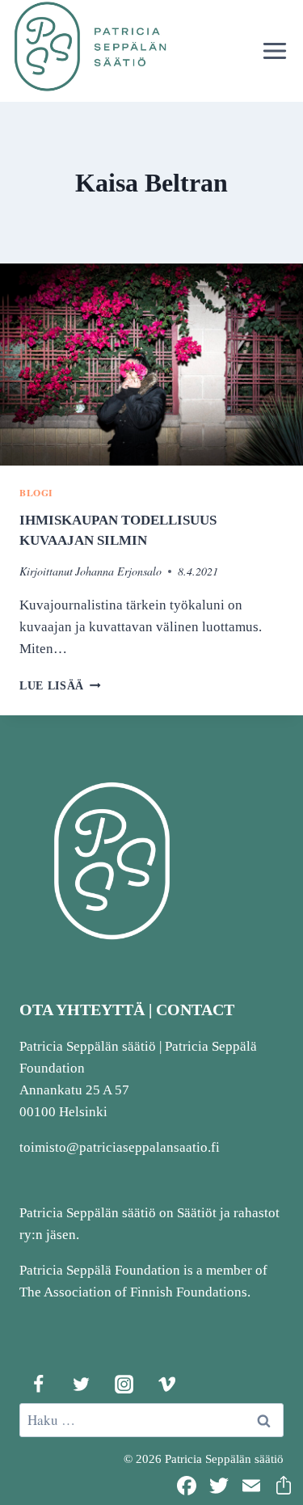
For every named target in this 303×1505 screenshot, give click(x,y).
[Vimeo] (166, 1383)
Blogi (36, 493)
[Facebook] (38, 1383)
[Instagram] (123, 1383)
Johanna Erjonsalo (118, 571)
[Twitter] (80, 1383)
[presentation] (151, 364)
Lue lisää (60, 686)
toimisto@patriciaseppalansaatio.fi (119, 1147)
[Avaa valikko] (274, 50)
